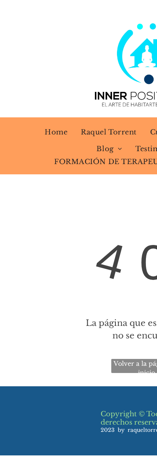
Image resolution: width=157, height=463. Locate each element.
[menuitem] (51, 132)
